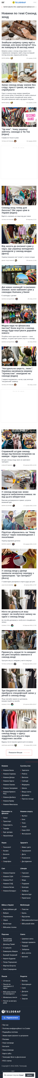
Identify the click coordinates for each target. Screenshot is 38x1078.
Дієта (24, 854)
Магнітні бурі (26, 894)
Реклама (5, 1039)
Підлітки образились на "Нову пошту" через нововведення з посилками (18, 534)
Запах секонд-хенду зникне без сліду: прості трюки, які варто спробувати (19, 87)
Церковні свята (27, 939)
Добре (29, 1075)
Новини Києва (8, 770)
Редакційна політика (10, 1032)
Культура (25, 887)
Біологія (6, 854)
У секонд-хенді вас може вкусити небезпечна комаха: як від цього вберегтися (19, 494)
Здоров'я (24, 843)
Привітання (26, 898)
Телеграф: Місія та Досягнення (14, 1057)
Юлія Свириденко (10, 969)
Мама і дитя (26, 847)
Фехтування (26, 834)
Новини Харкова (9, 774)
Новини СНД (8, 883)
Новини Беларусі (9, 891)
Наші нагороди (8, 1043)
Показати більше (15, 752)
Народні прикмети (28, 942)
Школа (24, 788)
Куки (21, 1075)
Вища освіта (26, 792)
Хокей (24, 827)
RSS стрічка (7, 1061)
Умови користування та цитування (15, 1035)
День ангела (26, 953)
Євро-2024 (26, 830)
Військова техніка (9, 927)
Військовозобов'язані (30, 920)
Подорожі (25, 883)
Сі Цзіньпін (7, 948)
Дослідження (27, 861)
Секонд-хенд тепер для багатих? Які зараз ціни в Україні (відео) (15, 210)
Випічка (25, 981)
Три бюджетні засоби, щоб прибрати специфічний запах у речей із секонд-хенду (19, 693)
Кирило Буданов (9, 958)
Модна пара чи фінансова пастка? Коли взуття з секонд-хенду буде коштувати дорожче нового (19, 329)
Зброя (5, 920)
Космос (6, 851)
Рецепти (23, 976)
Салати (24, 995)
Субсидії (25, 781)
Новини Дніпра (8, 777)
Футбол (24, 816)
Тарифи (6, 828)
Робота (24, 774)
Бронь (24, 913)
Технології (7, 847)
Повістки (25, 909)
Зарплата (25, 770)
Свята (22, 934)
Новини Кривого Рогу (9, 793)
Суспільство (25, 766)
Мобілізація (24, 905)
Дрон (5, 858)
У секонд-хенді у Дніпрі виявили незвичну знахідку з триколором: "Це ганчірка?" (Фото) (18, 574)
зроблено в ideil (8, 1071)
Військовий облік (28, 924)
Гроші (5, 818)
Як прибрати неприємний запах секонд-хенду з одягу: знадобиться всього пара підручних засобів (19, 735)
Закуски (25, 999)
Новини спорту (26, 811)
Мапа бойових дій (10, 909)
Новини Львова (9, 784)
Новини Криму (8, 801)
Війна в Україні (8, 905)
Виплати (25, 777)
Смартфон (7, 861)
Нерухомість (8, 825)
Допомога (25, 795)
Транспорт (7, 821)
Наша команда (8, 1050)
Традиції (25, 946)
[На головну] (19, 2)
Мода (24, 880)
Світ (3, 868)
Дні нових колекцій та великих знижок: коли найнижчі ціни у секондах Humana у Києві (18, 289)
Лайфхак (25, 891)
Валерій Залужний (10, 955)
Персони (5, 934)
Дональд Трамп (9, 944)
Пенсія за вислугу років (10, 1002)
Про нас (5, 1025)
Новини (5, 766)
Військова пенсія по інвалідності (9, 993)
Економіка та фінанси (7, 812)
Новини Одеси (8, 781)
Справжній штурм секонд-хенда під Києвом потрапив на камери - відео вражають (18, 454)
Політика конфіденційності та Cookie (16, 1028)
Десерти (25, 991)
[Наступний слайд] (36, 7)
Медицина (25, 784)
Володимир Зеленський (7, 940)
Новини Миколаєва (10, 804)
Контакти (5, 1046)
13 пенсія (6, 981)
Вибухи (6, 913)
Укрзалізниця (8, 836)
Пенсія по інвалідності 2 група (8, 986)
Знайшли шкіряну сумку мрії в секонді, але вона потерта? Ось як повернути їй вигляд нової (19, 45)
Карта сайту (6, 1053)
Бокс (23, 819)
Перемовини (8, 916)
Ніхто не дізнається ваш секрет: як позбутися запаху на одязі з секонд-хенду (19, 614)
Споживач (25, 876)
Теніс (24, 823)
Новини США (8, 876)
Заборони (25, 949)
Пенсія (4, 976)
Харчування (26, 851)
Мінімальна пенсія (10, 997)
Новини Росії (8, 880)
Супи (24, 988)
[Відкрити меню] (3, 2)
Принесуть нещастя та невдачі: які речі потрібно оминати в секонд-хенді (19, 654)
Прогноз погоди (28, 799)
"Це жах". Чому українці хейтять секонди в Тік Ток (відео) (16, 131)
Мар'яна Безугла (9, 966)
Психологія (26, 858)
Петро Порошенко (10, 962)
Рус (35, 2)
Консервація (26, 984)
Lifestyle (23, 868)
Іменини (25, 957)
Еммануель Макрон (10, 951)
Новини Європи (9, 873)
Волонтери (7, 924)
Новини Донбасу (9, 797)
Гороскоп (25, 873)
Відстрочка (26, 916)
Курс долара (7, 832)
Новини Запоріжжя (10, 788)
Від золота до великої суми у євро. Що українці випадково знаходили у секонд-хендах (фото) (18, 250)
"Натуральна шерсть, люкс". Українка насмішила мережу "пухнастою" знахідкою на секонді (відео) (17, 372)
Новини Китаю (8, 887)
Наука (4, 843)
